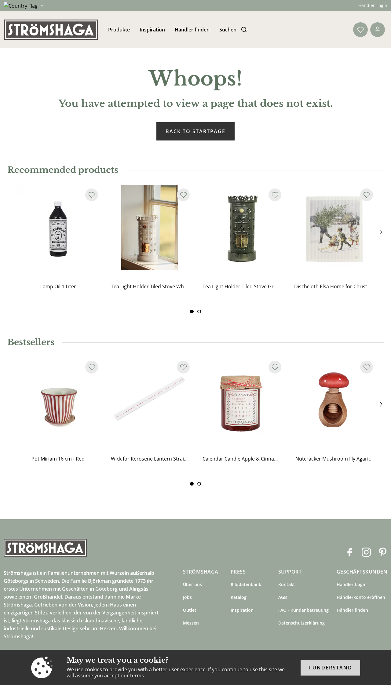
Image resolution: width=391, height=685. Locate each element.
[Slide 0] (192, 311)
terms (137, 675)
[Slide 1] (199, 311)
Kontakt (286, 584)
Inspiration (152, 29)
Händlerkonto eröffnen (361, 597)
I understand (330, 667)
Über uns (192, 584)
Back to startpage (195, 131)
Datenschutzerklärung (301, 623)
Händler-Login (372, 5)
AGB (282, 597)
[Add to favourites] (91, 194)
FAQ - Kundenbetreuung (303, 610)
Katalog (239, 597)
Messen (191, 623)
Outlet (189, 610)
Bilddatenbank (246, 584)
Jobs (187, 597)
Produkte (119, 29)
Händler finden (192, 29)
